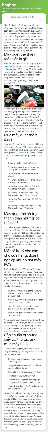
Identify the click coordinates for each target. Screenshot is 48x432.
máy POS (8, 66)
